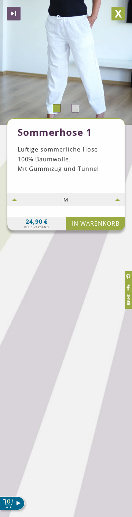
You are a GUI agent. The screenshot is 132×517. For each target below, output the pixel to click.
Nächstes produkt (14, 13)
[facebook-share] (128, 287)
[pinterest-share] (128, 277)
